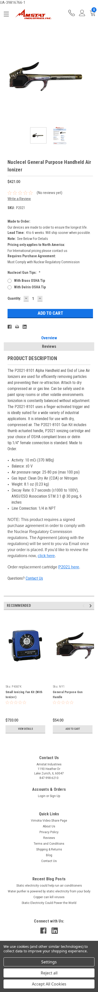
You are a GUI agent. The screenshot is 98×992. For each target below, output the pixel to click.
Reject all (49, 973)
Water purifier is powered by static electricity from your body (49, 891)
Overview (49, 338)
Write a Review (19, 199)
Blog (49, 855)
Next (90, 76)
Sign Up (55, 796)
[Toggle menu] (7, 14)
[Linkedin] (25, 327)
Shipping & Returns (49, 849)
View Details (25, 729)
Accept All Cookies (49, 984)
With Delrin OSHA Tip (30, 287)
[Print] (17, 327)
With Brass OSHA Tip (29, 281)
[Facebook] (10, 327)
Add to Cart (73, 729)
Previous (7, 76)
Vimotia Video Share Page (49, 820)
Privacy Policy (49, 832)
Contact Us (34, 578)
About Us (49, 826)
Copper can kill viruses (49, 897)
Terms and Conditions (49, 843)
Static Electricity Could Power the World (49, 903)
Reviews (49, 346)
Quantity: (14, 298)
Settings (49, 962)
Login (41, 796)
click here (46, 556)
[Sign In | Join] (82, 14)
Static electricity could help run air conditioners (49, 885)
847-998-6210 (71, 14)
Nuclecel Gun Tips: (24, 273)
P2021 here (68, 567)
